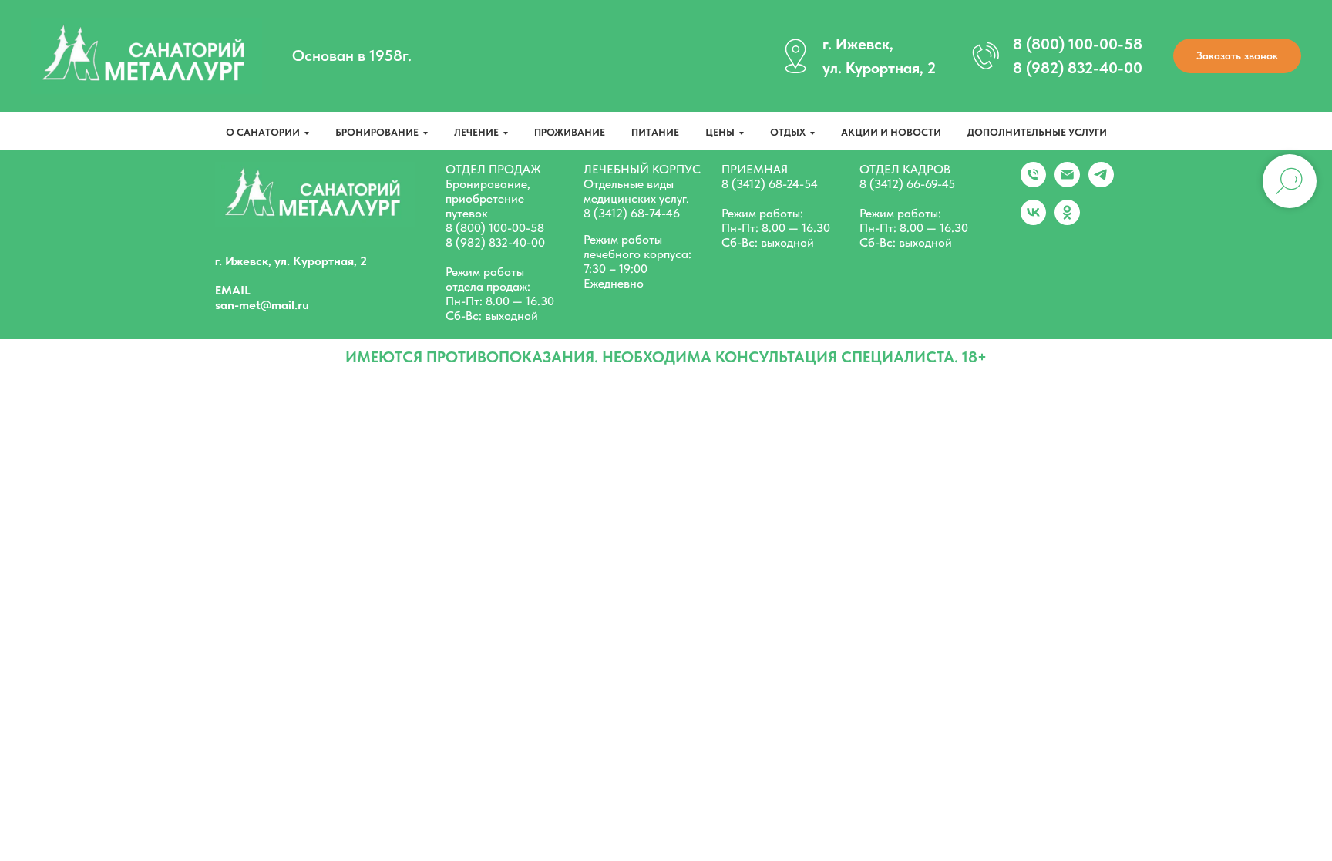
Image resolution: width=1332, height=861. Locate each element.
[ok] (1067, 220)
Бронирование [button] (377, 132)
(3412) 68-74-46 (637, 213)
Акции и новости (891, 132)
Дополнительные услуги (1037, 132)
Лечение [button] (476, 132)
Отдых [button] (788, 132)
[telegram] (1101, 183)
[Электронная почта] (1067, 183)
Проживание (569, 132)
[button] (1237, 56)
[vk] (1033, 220)
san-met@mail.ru (262, 305)
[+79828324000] (1033, 183)
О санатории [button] (263, 132)
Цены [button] (720, 132)
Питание (655, 132)
